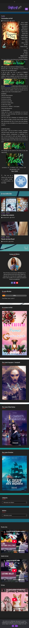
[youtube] (17, 283)
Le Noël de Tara (8, 86)
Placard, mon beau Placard (7, 239)
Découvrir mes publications (14, 279)
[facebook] (12, 283)
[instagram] (14, 283)
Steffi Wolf (13, 20)
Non (16, 626)
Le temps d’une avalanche (7, 215)
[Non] (27, 623)
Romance (8, 212)
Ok (13, 626)
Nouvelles (3, 16)
